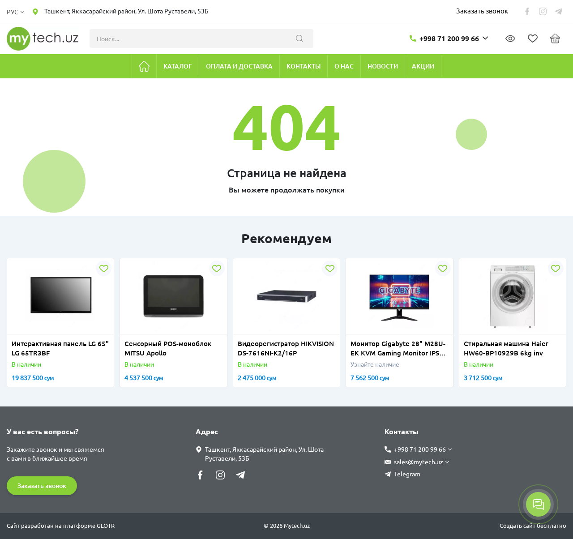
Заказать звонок (482, 11)
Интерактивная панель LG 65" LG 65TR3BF (60, 348)
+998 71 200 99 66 (449, 38)
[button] (20, 328)
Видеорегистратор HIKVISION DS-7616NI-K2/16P (286, 348)
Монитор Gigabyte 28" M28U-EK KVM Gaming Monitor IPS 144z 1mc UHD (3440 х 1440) (398, 349)
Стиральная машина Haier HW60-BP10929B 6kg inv (506, 348)
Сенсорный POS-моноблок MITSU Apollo (167, 348)
